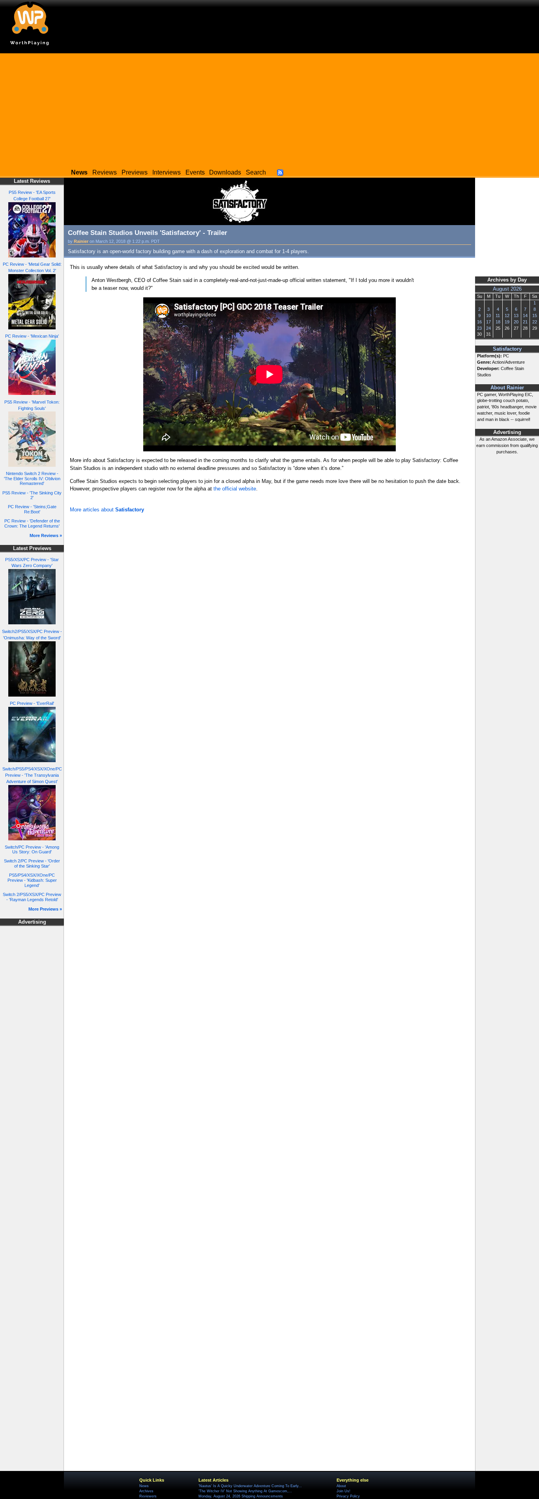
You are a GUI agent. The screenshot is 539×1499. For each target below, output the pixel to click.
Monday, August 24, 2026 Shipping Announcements (240, 1496)
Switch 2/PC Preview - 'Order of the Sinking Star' (32, 863)
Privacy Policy (348, 1496)
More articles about (107, 510)
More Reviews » (46, 535)
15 (534, 315)
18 (498, 321)
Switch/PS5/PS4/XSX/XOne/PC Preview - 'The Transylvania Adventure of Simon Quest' (32, 775)
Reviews (104, 172)
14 (525, 315)
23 (479, 328)
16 (479, 321)
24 (488, 328)
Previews (135, 172)
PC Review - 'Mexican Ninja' (32, 336)
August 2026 (507, 289)
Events (195, 172)
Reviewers (148, 1496)
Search (256, 172)
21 (525, 321)
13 (516, 315)
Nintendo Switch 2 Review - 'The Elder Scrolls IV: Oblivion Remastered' (32, 478)
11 (498, 315)
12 (507, 315)
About (341, 1486)
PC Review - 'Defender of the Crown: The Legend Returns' (32, 523)
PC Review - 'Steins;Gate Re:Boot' (32, 509)
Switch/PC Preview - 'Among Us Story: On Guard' (32, 850)
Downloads (225, 172)
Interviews (166, 172)
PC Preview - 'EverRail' (32, 703)
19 (507, 321)
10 (488, 315)
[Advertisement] (269, 108)
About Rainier (507, 388)
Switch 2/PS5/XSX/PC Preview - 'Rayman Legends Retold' (32, 897)
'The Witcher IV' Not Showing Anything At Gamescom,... (245, 1491)
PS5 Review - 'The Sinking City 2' (32, 495)
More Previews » (45, 909)
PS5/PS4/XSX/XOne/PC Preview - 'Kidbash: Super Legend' (32, 880)
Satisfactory (507, 349)
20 (516, 321)
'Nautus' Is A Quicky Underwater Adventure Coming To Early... (250, 1486)
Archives (146, 1491)
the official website (234, 489)
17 (488, 321)
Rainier (81, 241)
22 (534, 321)
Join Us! (343, 1491)
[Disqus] (269, 620)
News (144, 1486)
